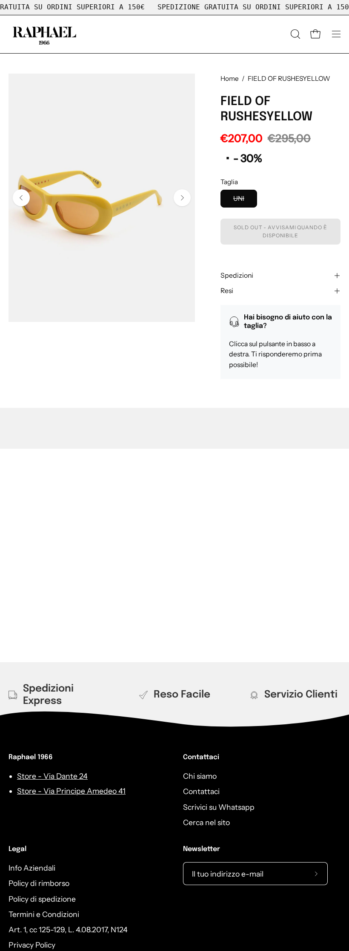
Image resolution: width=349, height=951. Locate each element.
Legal (17, 849)
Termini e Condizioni (44, 914)
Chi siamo (200, 776)
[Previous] (21, 197)
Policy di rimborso (39, 883)
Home (229, 78)
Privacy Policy (32, 945)
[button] (294, 34)
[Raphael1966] (45, 34)
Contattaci (201, 757)
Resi (226, 291)
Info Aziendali (32, 867)
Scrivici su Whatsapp (219, 807)
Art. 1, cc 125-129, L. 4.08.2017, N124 (68, 929)
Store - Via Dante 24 (52, 776)
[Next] (182, 197)
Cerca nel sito (206, 822)
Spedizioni (236, 275)
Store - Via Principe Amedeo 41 (71, 790)
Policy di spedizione (42, 898)
